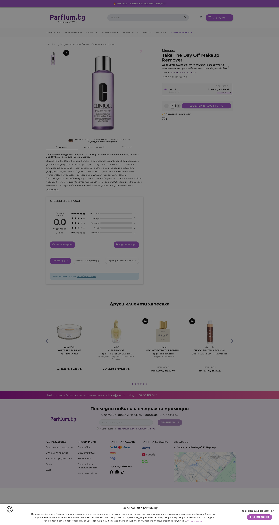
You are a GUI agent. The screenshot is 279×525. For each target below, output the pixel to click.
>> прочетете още (195, 521)
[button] (259, 511)
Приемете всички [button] (259, 517)
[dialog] (139, 514)
